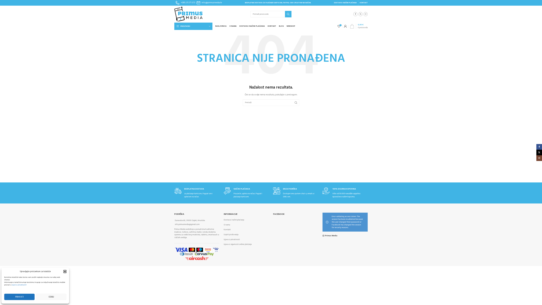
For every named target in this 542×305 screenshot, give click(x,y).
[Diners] (186, 254)
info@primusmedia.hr (212, 3)
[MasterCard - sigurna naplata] (192, 250)
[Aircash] (197, 258)
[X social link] (360, 14)
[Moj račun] (345, 26)
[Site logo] (188, 14)
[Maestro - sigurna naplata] (200, 250)
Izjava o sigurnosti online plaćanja (238, 244)
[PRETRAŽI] (288, 14)
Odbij (51, 297)
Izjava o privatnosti (232, 239)
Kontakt (227, 229)
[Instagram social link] (365, 14)
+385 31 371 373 (188, 3)
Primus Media (331, 235)
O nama (227, 224)
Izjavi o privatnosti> (19, 285)
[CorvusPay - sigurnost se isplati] (204, 254)
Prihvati (19, 297)
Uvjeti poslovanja (231, 234)
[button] (65, 271)
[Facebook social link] (355, 14)
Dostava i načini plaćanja (234, 220)
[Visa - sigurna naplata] (181, 250)
